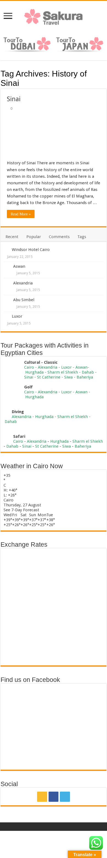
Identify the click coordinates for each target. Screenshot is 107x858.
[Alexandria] (7, 283)
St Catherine (48, 377)
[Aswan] (7, 267)
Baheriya (85, 377)
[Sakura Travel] (54, 15)
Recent (11, 236)
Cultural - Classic (41, 362)
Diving (18, 411)
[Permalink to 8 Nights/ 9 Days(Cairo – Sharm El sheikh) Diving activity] (6, 411)
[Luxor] (6, 316)
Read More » (21, 214)
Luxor (17, 316)
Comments (59, 236)
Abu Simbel (23, 299)
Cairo (29, 367)
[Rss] (42, 797)
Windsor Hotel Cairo (31, 249)
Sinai (14, 99)
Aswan (19, 266)
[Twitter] (65, 797)
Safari (19, 436)
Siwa (68, 377)
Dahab (88, 372)
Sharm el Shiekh (62, 372)
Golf (28, 387)
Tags (81, 236)
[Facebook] (54, 797)
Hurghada (34, 372)
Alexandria (23, 283)
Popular (33, 236)
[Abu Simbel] (7, 300)
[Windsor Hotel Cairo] (6, 249)
